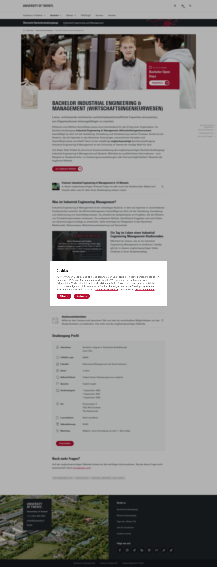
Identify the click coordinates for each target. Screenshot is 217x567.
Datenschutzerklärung (107, 289)
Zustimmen (82, 296)
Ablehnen (64, 296)
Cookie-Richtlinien (145, 289)
